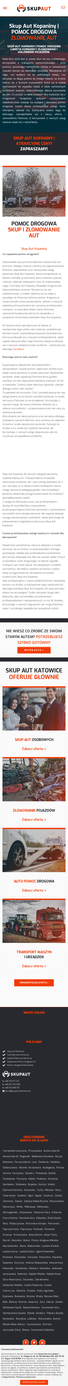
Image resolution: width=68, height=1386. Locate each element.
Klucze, (59, 1156)
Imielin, (51, 1184)
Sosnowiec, (30, 1190)
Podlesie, (42, 1178)
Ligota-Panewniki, (45, 1251)
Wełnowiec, (43, 1206)
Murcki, (6, 1240)
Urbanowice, (26, 1212)
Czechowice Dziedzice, (42, 1330)
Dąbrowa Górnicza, (13, 1190)
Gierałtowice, (42, 1279)
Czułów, (48, 1285)
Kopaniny (57, 1257)
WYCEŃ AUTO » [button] (34, 650)
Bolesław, (8, 1162)
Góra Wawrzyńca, (12, 1279)
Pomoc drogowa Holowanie (20, 1065)
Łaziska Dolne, (27, 1251)
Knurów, (22, 1302)
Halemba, (22, 1274)
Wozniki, (23, 1167)
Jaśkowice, (57, 1268)
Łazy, (34, 1162)
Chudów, (31, 1290)
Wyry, (58, 1190)
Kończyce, (19, 1262)
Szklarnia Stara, (42, 1212)
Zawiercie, (43, 1162)
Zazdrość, (48, 1195)
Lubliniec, (32, 1318)
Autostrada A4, (52, 1150)
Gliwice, (26, 1330)
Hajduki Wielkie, (37, 1274)
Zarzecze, (53, 1178)
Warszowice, (45, 1318)
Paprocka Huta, (11, 1229)
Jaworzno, (33, 1302)
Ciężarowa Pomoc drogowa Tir (21, 1061)
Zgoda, (38, 1195)
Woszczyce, (9, 1206)
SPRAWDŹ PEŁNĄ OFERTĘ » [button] (34, 982)
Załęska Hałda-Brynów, (36, 1201)
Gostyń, (42, 1184)
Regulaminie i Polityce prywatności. (19, 1377)
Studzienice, (9, 1178)
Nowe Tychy (50, 1234)
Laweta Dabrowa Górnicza (19, 1058)
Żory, (42, 1302)
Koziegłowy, (49, 1167)
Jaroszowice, (9, 1274)
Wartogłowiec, (10, 1212)
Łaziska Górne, (10, 1251)
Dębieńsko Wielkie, (13, 1285)
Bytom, (57, 1318)
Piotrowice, (54, 1223)
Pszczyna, (22, 1178)
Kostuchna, (45, 1257)
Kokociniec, (8, 1268)
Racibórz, (41, 1313)
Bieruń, (21, 1324)
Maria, (23, 1246)
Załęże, (19, 1201)
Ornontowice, (20, 1234)
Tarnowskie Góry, (50, 1307)
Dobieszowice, (10, 1167)
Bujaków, (32, 1184)
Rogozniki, (25, 1156)
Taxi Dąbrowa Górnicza (18, 1054)
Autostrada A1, (11, 1156)
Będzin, (52, 1173)
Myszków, (21, 1318)
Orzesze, (7, 1234)
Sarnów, (7, 1173)
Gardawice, (9, 1184)
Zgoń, (31, 1195)
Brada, (39, 1296)
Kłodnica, (33, 1268)
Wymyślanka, (57, 1201)
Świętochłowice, (31, 1307)
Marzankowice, (11, 1246)
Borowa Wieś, (51, 1296)
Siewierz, (29, 1173)
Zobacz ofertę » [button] (34, 749)
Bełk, (5, 1302)
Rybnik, (31, 1313)
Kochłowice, (22, 1268)
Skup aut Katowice (15, 1051)
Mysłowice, (9, 1318)
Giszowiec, (28, 1279)
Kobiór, (32, 1178)
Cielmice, (21, 1290)
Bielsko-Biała (10, 1324)
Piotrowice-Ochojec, (36, 1223)
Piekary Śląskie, (55, 1313)
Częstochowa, (33, 1324)
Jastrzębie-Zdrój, (12, 1330)
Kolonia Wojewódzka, (37, 1262)
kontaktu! (19, 349)
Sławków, (55, 1162)
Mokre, (26, 1240)
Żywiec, (59, 1302)
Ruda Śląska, (54, 1218)
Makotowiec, (34, 1246)
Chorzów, (47, 1324)
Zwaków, (22, 1195)
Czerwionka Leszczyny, (15, 1150)
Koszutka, (33, 1257)
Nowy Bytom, (36, 1234)
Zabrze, (50, 1302)
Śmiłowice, (21, 1184)
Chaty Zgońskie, (45, 1290)
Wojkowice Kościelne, (43, 1156)
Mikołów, (49, 1190)
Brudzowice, (35, 1167)
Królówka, (8, 1257)
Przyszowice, (35, 1150)
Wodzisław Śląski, (12, 1307)
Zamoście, (8, 1201)
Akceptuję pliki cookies (34, 1382)
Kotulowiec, (20, 1257)
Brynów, (31, 1296)
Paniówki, (38, 1229)
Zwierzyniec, (9, 1195)
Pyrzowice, (18, 1173)
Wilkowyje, (30, 1206)
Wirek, (20, 1206)
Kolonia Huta (56, 1262)
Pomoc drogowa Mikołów (45, 1240)
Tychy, (40, 1190)
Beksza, (13, 1302)
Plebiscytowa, (17, 1223)
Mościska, (17, 1240)
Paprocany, (26, 1229)
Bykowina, (8, 1296)
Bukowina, (20, 1296)
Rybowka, (41, 1218)
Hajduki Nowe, (53, 1274)
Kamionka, (45, 1268)
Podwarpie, (42, 1173)
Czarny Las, (9, 1290)
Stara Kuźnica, (10, 1218)
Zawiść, (59, 1195)
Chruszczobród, (22, 1162)
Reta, (5, 1223)
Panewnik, (49, 1229)
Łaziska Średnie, (50, 1246)
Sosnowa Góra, (27, 1218)
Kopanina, (8, 1262)
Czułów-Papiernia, (33, 1285)
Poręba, (60, 1167)
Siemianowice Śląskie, (14, 1313)
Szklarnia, (57, 1212)
